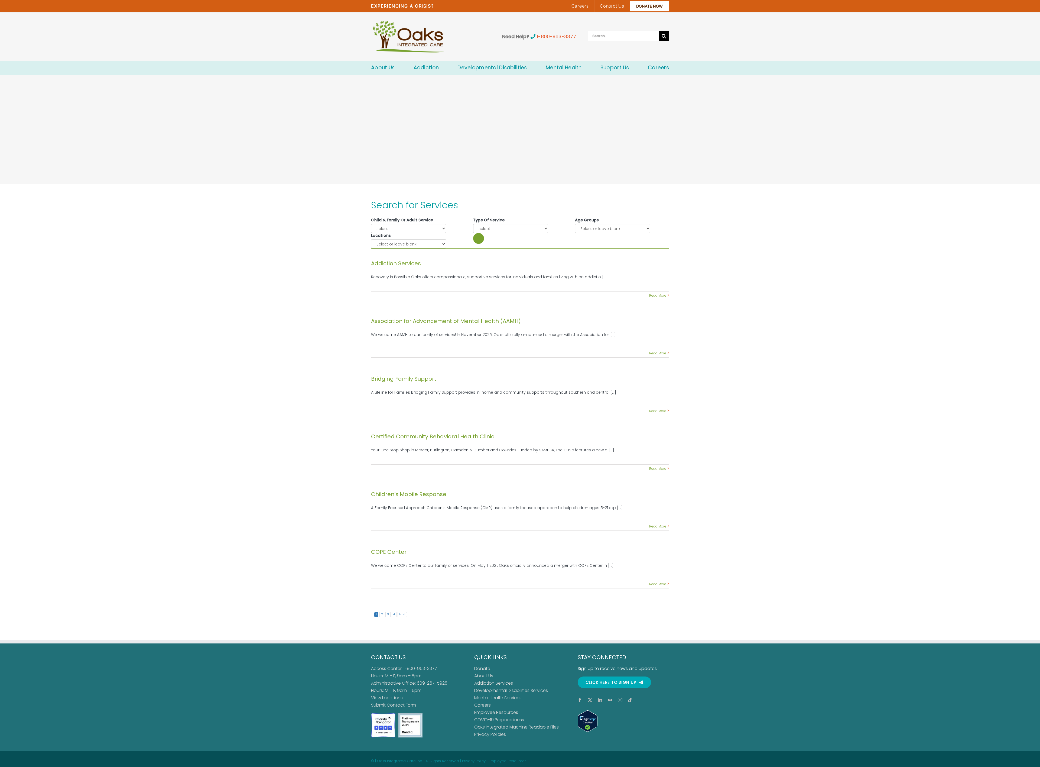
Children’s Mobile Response (408, 494)
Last (402, 614)
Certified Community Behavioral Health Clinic (432, 436)
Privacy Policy (474, 760)
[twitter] (590, 700)
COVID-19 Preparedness (499, 720)
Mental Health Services (498, 698)
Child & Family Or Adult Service (402, 220)
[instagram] (620, 700)
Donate (482, 668)
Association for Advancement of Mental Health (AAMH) (446, 321)
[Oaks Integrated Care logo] (408, 36)
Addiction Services (396, 263)
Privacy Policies (490, 734)
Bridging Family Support (403, 379)
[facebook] (580, 700)
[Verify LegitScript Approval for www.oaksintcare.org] (623, 721)
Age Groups (587, 220)
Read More (657, 295)
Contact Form (401, 705)
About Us (483, 676)
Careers (482, 705)
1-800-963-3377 (556, 36)
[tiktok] (630, 700)
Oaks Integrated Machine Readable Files (516, 727)
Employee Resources (496, 712)
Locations (381, 235)
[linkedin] (600, 700)
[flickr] (610, 700)
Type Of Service (489, 220)
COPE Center (389, 552)
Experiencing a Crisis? (402, 6)
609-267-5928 (432, 683)
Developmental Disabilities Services (511, 690)
